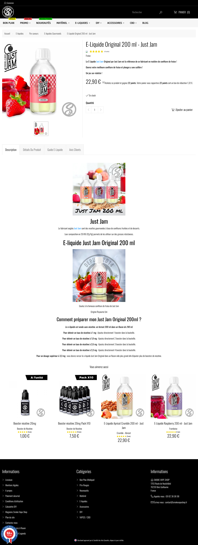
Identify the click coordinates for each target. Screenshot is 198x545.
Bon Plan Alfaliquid (87, 480)
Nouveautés (84, 490)
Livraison (8, 480)
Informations (159, 471)
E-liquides (83, 501)
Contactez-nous (11, 522)
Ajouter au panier (182, 109)
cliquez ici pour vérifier (117, 540)
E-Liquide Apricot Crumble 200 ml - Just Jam (123, 425)
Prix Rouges (84, 485)
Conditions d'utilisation (14, 501)
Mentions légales (12, 485)
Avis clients (75, 149)
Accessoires (84, 506)
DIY (81, 512)
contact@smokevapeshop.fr (176, 502)
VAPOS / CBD (85, 517)
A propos (8, 490)
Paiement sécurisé (12, 496)
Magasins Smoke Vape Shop (16, 512)
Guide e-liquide (55, 149)
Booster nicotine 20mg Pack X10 (74, 423)
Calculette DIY (11, 506)
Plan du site (9, 517)
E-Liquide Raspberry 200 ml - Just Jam (173, 423)
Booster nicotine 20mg (24, 423)
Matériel (83, 496)
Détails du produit (32, 149)
